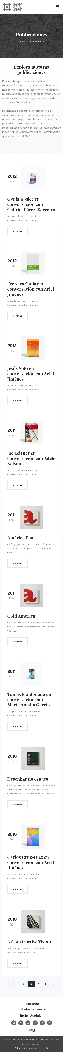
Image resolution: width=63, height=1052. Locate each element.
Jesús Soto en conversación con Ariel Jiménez (30, 373)
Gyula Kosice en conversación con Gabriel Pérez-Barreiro (31, 204)
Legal (45, 1048)
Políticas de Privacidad (25, 1048)
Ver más (17, 231)
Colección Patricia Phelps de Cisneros (30, 1040)
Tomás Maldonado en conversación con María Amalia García (29, 699)
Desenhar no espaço (27, 779)
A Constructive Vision (29, 942)
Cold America (21, 616)
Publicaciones (36, 41)
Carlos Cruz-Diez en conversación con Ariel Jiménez (30, 862)
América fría (20, 538)
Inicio (22, 41)
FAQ (31, 1029)
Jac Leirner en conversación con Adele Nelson (31, 458)
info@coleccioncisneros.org (31, 1009)
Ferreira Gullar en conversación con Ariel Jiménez (30, 289)
